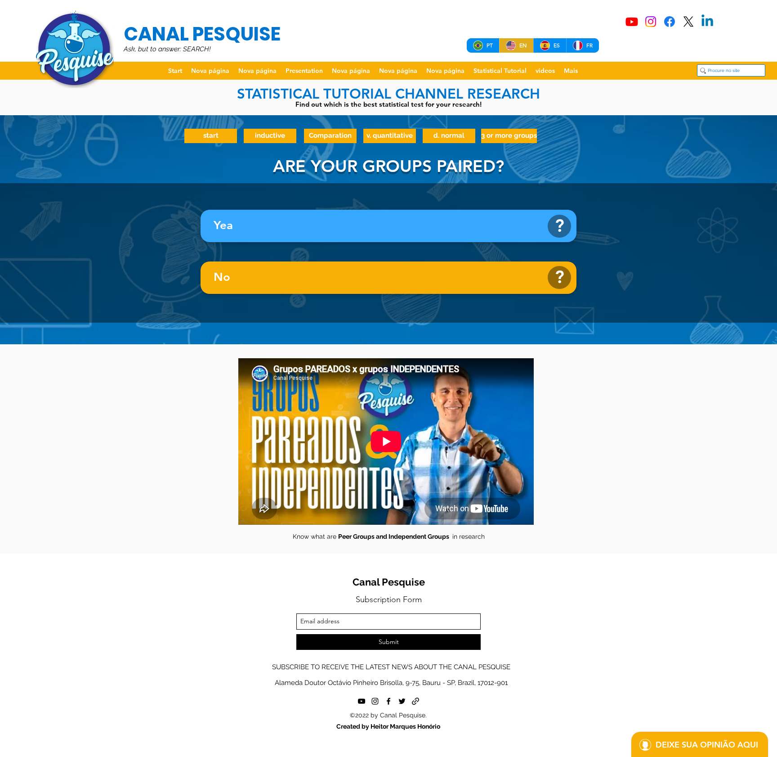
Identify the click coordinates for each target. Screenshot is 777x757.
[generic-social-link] (415, 701)
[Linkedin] (707, 21)
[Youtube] (632, 21)
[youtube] (361, 701)
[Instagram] (650, 21)
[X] (688, 21)
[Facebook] (669, 21)
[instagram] (375, 701)
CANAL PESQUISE (202, 34)
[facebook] (388, 701)
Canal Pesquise (389, 582)
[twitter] (401, 701)
